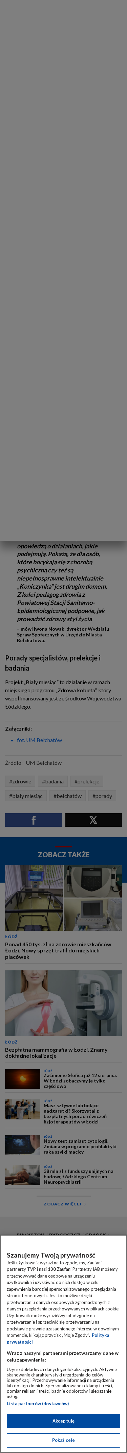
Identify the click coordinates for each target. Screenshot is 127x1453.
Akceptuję (63, 1421)
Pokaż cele (63, 1440)
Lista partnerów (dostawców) (38, 1403)
